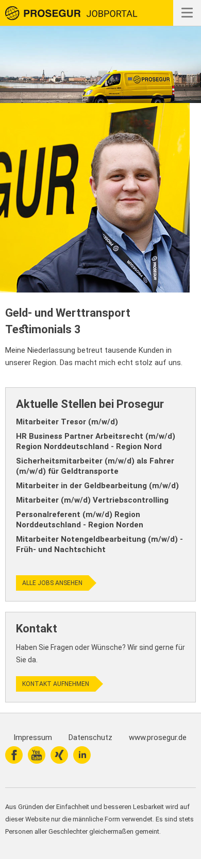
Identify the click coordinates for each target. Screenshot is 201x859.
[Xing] (59, 755)
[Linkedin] (82, 755)
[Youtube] (36, 755)
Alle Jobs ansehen (52, 583)
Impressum (32, 737)
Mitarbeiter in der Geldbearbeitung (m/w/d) (97, 485)
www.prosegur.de (158, 737)
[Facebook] (14, 755)
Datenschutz (90, 737)
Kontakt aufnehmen (55, 684)
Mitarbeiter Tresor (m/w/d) (67, 421)
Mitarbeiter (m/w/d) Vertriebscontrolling (92, 500)
